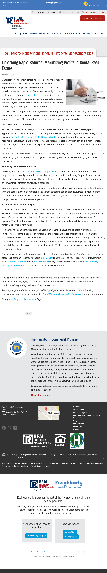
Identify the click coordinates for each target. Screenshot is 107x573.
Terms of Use (22, 552)
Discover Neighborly (35, 535)
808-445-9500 (98, 12)
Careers (76, 430)
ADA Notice (22, 458)
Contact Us (98, 33)
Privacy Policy (36, 552)
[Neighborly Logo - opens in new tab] (77, 484)
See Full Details (42, 394)
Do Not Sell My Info (64, 552)
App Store (71, 532)
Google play (72, 536)
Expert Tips (75, 12)
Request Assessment (92, 18)
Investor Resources (39, 33)
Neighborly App (79, 421)
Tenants (53, 12)
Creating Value (20, 33)
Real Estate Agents (80, 412)
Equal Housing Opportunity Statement (62, 294)
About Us (56, 33)
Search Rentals (39, 12)
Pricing (86, 33)
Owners (65, 12)
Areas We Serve (72, 33)
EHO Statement (78, 424)
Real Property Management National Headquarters (86, 416)
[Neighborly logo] (53, 2)
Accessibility (48, 552)
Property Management (25, 299)
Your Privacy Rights (81, 552)
